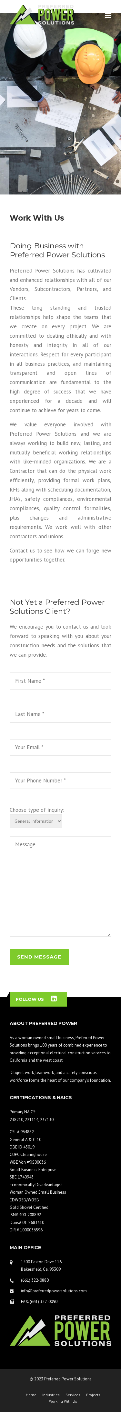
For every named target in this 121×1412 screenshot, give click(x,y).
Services (73, 1395)
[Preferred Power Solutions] (42, 14)
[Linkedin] (54, 999)
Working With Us (63, 1401)
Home (31, 1395)
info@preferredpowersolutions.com (54, 1291)
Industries (51, 1395)
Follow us (30, 999)
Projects (93, 1395)
